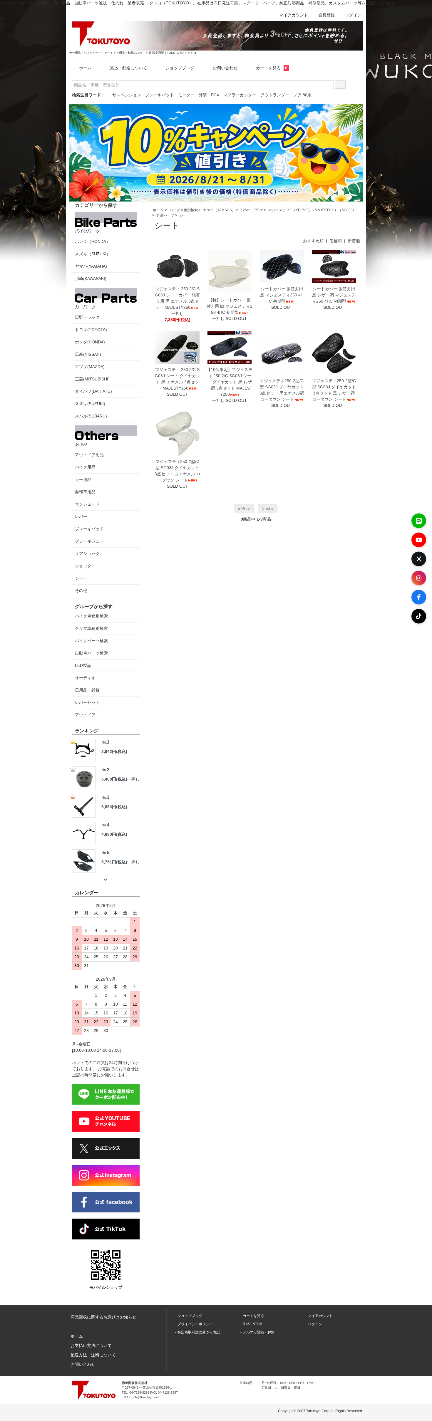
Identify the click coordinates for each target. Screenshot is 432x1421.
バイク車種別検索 (184, 210)
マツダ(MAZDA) (90, 366)
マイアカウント (293, 15)
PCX (215, 95)
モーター (186, 95)
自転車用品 (85, 491)
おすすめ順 (313, 241)
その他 (81, 590)
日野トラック (87, 317)
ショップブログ (179, 68)
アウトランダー (274, 95)
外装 (203, 95)
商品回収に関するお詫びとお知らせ (103, 1317)
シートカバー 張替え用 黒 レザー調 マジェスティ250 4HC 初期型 (334, 294)
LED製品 (83, 665)
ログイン (353, 15)
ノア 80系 (302, 95)
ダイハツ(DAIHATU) (93, 391)
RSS (246, 1324)
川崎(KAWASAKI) (90, 278)
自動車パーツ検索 (91, 653)
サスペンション (126, 95)
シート (185, 215)
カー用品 (83, 479)
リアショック (87, 553)
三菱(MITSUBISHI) (92, 379)
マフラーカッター (239, 95)
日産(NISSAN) (88, 354)
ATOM (257, 1324)
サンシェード (87, 504)
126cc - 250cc (252, 210)
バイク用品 (85, 467)
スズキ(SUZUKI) (90, 403)
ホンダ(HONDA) (90, 342)
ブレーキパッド (159, 95)
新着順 (354, 241)
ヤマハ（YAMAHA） (219, 210)
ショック (83, 565)
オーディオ (85, 677)
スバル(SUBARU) (91, 416)
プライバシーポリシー (195, 1324)
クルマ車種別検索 (91, 628)
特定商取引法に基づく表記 (199, 1332)
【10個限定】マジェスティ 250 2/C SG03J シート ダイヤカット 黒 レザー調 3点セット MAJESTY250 (229, 382)
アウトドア (85, 714)
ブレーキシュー (89, 541)
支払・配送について (128, 68)
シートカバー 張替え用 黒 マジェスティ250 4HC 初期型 (282, 294)
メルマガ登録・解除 (258, 1332)
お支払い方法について (91, 1345)
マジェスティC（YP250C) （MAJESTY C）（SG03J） (312, 210)
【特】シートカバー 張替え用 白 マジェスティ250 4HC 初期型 (229, 306)
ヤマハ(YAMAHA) (91, 266)
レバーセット (87, 702)
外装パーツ (165, 215)
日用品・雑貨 (87, 690)
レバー (81, 516)
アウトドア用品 (89, 454)
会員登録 (326, 15)
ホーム (85, 68)
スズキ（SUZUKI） (92, 253)
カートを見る (271, 68)
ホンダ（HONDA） (92, 241)
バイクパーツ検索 (91, 640)
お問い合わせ (225, 68)
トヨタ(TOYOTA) (91, 329)
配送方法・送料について (93, 1355)
